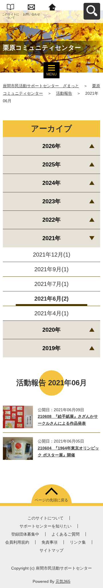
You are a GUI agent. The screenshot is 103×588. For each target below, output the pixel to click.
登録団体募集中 (25, 534)
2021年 (51, 238)
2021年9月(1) (51, 269)
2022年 (51, 220)
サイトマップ (51, 550)
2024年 (51, 183)
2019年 (51, 348)
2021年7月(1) (51, 284)
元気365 (63, 581)
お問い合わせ (31, 14)
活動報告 (64, 93)
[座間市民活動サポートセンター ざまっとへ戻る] (52, 6)
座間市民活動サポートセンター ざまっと (41, 86)
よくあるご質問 (66, 534)
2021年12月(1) (51, 254)
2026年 (51, 146)
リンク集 (78, 542)
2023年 (51, 201)
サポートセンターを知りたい (45, 526)
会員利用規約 (17, 542)
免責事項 (49, 542)
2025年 (51, 164)
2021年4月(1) (51, 313)
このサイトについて (10, 16)
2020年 (51, 330)
